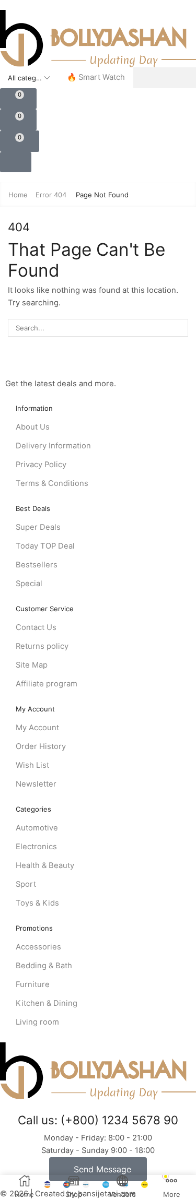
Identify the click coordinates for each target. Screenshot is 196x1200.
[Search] (164, 77)
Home (18, 195)
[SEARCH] (179, 328)
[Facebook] (8, 364)
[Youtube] (77, 364)
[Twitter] (24, 364)
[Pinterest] (59, 364)
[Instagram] (42, 364)
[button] (18, 99)
